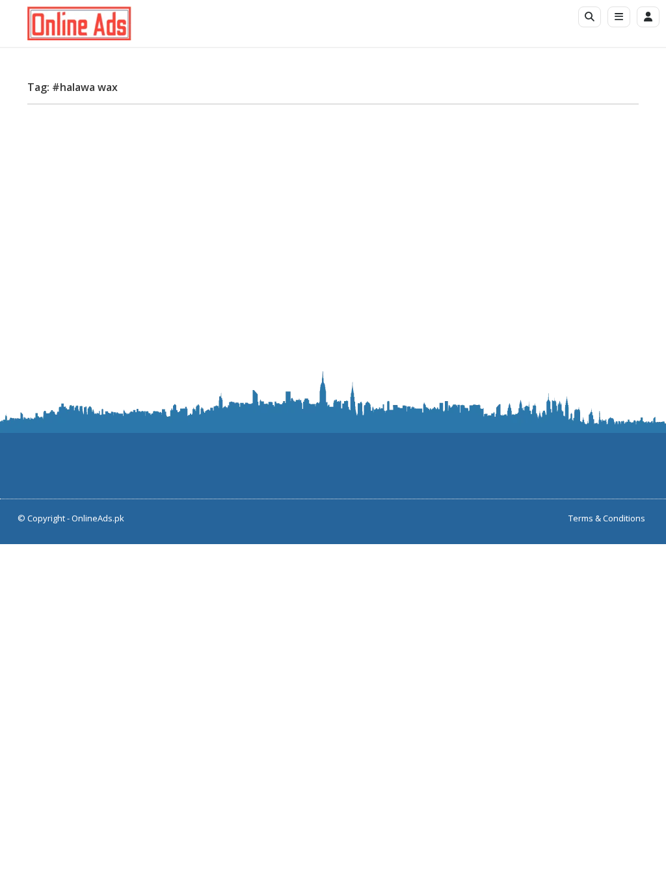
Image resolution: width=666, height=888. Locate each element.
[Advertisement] (333, 205)
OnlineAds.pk (98, 518)
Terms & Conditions (606, 518)
